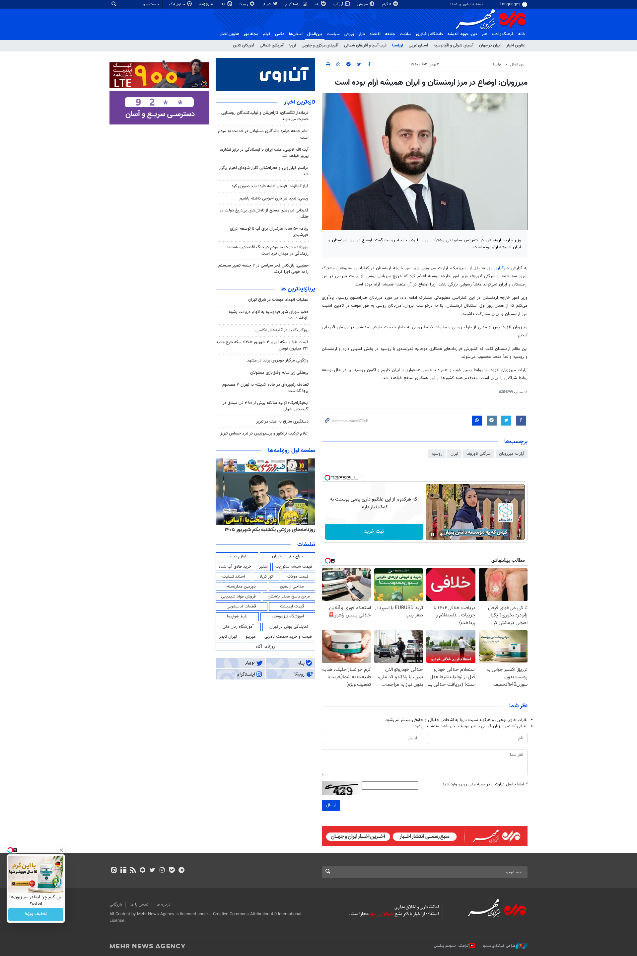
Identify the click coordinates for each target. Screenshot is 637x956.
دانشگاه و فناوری (429, 34)
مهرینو (251, 636)
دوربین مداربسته (241, 586)
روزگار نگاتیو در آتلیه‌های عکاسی (282, 330)
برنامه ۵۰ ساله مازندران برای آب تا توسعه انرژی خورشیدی (269, 231)
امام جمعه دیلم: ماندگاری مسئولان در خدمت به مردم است (263, 134)
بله (317, 4)
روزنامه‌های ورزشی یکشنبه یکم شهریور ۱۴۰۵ (270, 530)
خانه (521, 34)
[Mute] (442, 534)
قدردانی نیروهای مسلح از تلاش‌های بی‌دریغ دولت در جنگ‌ (264, 213)
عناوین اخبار (515, 45)
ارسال (331, 805)
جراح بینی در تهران (287, 556)
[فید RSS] (133, 870)
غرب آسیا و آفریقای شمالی (365, 45)
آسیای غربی (418, 45)
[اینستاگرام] (162, 870)
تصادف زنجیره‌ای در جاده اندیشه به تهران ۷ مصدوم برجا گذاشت (265, 387)
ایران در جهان (490, 45)
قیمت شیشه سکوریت (293, 566)
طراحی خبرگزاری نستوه (499, 946)
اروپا (292, 45)
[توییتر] (152, 870)
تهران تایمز (228, 636)
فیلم (266, 34)
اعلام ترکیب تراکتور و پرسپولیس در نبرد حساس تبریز (264, 433)
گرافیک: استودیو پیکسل (451, 946)
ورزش (349, 34)
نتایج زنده (206, 4)
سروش (363, 4)
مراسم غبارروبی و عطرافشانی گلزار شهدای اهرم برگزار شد (264, 171)
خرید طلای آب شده (235, 566)
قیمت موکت (298, 576)
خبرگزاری (499, 268)
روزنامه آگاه (265, 646)
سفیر (263, 566)
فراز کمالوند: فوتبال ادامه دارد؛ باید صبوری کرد (270, 186)
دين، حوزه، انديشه (462, 34)
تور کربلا (266, 576)
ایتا (223, 4)
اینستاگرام (293, 4)
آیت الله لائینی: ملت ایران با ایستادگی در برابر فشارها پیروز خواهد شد (264, 152)
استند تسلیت (233, 576)
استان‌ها (296, 34)
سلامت (405, 34)
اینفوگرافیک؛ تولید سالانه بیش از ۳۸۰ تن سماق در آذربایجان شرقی (266, 406)
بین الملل (517, 64)
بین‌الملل (314, 34)
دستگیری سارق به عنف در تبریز (282, 421)
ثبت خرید (374, 531)
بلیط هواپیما (237, 616)
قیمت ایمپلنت (292, 606)
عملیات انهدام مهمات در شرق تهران (278, 299)
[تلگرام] (181, 870)
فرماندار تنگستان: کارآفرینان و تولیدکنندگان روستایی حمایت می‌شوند (265, 116)
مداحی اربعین (292, 586)
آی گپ (338, 4)
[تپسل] (327, 477)
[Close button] (61, 850)
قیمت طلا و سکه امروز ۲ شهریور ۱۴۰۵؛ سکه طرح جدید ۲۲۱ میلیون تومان (262, 345)
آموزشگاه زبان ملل (238, 626)
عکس (279, 34)
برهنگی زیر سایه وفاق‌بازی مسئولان (279, 372)
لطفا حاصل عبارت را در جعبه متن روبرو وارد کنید (485, 784)
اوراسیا (397, 45)
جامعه (390, 34)
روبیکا (244, 4)
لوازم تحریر (237, 556)
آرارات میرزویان (511, 453)
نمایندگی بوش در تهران (288, 626)
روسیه (437, 453)
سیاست (333, 34)
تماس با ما (139, 904)
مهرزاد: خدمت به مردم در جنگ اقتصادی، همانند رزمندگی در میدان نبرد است (268, 250)
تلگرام (387, 4)
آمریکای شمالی (272, 45)
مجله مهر (251, 34)
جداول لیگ (177, 4)
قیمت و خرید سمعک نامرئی (288, 636)
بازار (362, 34)
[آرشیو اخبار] (123, 870)
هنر (484, 34)
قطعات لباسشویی (241, 606)
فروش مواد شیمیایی (238, 596)
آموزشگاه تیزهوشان (288, 616)
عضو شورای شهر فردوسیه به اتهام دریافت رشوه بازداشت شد (269, 315)
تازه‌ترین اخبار (299, 102)
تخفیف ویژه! (36, 914)
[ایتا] (113, 870)
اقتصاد (375, 34)
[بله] (172, 870)
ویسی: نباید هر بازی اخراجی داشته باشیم (274, 198)
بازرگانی (115, 904)
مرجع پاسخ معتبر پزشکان (289, 596)
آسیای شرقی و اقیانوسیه (453, 45)
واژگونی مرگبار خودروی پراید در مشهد (278, 360)
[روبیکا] (143, 870)
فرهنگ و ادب (503, 34)
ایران (454, 453)
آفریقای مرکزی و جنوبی (320, 45)
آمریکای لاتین (243, 45)
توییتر (267, 4)
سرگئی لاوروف (478, 453)
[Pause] (433, 534)
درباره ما (164, 904)
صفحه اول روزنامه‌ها (291, 450)
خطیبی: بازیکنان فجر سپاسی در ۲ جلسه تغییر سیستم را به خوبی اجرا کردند (263, 268)
